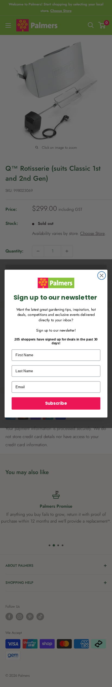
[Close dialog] (101, 275)
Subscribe (56, 403)
